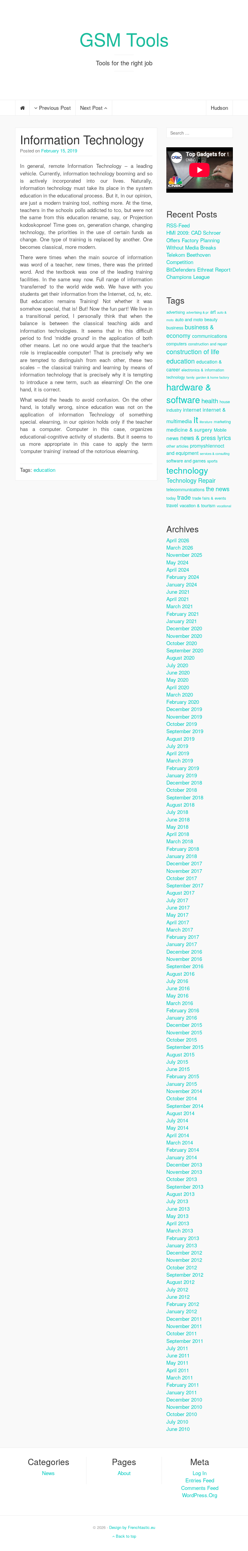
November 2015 (184, 1032)
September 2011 (184, 1340)
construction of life (192, 351)
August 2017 (180, 892)
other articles (177, 446)
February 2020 (182, 701)
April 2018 (177, 834)
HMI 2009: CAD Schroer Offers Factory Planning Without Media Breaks (193, 240)
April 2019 (177, 753)
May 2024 (177, 562)
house (225, 401)
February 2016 (182, 1010)
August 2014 (180, 1113)
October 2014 (181, 1098)
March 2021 (179, 606)
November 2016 (184, 958)
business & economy (190, 331)
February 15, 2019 (59, 150)
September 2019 (184, 731)
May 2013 (177, 1216)
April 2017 (177, 922)
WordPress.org (199, 1495)
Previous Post (54, 107)
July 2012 (177, 1289)
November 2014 (184, 1091)
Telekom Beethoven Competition (188, 258)
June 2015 (178, 1069)
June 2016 (178, 988)
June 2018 (178, 819)
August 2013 (180, 1193)
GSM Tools (124, 39)
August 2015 (180, 1054)
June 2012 (178, 1296)
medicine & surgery (189, 429)
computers (176, 343)
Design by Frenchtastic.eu (132, 1527)
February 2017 (182, 936)
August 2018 (180, 804)
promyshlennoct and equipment (195, 449)
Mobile (220, 429)
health (209, 400)
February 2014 (182, 1149)
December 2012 (184, 1252)
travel (172, 505)
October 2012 (181, 1267)
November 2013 (184, 1171)
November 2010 (184, 1406)
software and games (186, 460)
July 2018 (177, 811)
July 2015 (177, 1061)
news (172, 438)
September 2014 (184, 1105)
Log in (200, 1473)
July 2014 (177, 1120)
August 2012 (180, 1281)
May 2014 (177, 1127)
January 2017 (181, 944)
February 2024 (182, 576)
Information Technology (82, 139)
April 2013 (177, 1223)
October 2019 (181, 723)
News (48, 1473)
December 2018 (184, 782)
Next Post (92, 107)
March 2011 (179, 1377)
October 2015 (181, 1039)
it (196, 419)
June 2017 (178, 907)
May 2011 (177, 1362)
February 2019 (182, 768)
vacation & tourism (197, 505)
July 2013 (177, 1201)
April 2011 (177, 1370)
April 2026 (177, 540)
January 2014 (181, 1157)
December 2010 (184, 1399)
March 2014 (179, 1142)
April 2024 (177, 569)
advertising (175, 312)
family (190, 377)
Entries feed (199, 1480)
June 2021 (178, 591)
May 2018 (177, 826)
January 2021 (181, 621)
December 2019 (184, 709)
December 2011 (184, 1318)
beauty (210, 319)
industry (173, 410)
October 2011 (181, 1333)
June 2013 (178, 1208)
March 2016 (179, 1003)
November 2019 (184, 716)
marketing (222, 421)
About (124, 1473)
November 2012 (184, 1259)
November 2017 (184, 870)
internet (192, 409)
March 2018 (179, 841)
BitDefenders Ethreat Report (198, 269)
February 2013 (182, 1238)
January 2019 (181, 775)
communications (209, 335)
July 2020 (177, 665)
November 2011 (184, 1326)
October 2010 (181, 1414)
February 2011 (182, 1384)
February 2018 (182, 848)
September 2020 (184, 650)
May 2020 (177, 679)
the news (218, 488)
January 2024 (181, 584)
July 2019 (177, 745)
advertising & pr (197, 312)
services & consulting (215, 453)
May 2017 (177, 914)
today (171, 498)
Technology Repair (191, 480)
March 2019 (179, 760)
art (213, 311)
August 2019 (180, 738)
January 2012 (181, 1311)
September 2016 (184, 966)
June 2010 (178, 1428)
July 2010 (177, 1421)
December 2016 (184, 951)
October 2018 (181, 789)
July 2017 (177, 900)
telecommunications (185, 489)
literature (206, 422)
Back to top (125, 1536)
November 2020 (184, 635)
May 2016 (177, 995)
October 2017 (181, 878)
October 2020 (181, 643)
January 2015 (181, 1083)
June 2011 (178, 1355)
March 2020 (179, 694)
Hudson (219, 107)
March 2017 (179, 929)
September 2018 (184, 797)
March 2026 (179, 547)
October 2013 (181, 1179)
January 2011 (181, 1392)
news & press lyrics (205, 437)
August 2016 (180, 973)
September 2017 (184, 885)
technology (187, 470)
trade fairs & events (209, 498)
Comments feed (199, 1487)
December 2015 (184, 1024)
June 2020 (178, 672)
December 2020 (184, 628)
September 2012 (184, 1274)
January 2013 (181, 1245)
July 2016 (177, 980)
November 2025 (184, 554)
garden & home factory (212, 377)
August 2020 (180, 657)
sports (212, 461)
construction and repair (207, 344)
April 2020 (177, 687)
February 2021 (182, 613)
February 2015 (182, 1076)
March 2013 (179, 1230)
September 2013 (184, 1186)
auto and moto (189, 319)
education (44, 469)
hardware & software (188, 393)
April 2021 (177, 598)
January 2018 (181, 856)
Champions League (188, 276)
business (174, 327)
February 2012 (182, 1304)
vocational (224, 506)
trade (184, 497)
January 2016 (181, 1017)
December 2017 (184, 863)
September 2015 (184, 1046)
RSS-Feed (178, 225)
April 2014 (177, 1135)
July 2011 (177, 1348)
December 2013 (184, 1164)
